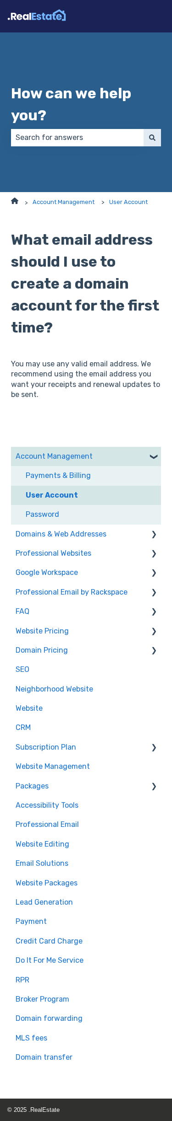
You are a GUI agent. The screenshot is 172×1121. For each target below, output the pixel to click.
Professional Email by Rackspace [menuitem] (72, 592)
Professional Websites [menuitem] (53, 553)
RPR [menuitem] (22, 980)
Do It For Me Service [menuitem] (49, 960)
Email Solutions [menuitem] (42, 863)
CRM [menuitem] (23, 727)
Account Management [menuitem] (54, 456)
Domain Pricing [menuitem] (42, 650)
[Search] (152, 137)
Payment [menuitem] (31, 921)
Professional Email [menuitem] (47, 824)
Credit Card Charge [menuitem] (49, 941)
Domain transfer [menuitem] (44, 1057)
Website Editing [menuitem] (42, 844)
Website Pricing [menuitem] (42, 631)
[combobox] (77, 137)
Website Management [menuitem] (53, 766)
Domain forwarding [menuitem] (49, 1018)
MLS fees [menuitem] (31, 1038)
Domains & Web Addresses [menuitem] (61, 534)
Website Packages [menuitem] (47, 883)
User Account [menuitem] (52, 495)
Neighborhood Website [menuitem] (54, 689)
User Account (128, 201)
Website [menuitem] (29, 708)
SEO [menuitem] (22, 669)
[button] (153, 457)
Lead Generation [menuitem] (44, 902)
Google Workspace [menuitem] (47, 572)
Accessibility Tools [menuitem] (47, 805)
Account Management (63, 201)
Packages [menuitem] (32, 786)
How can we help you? (71, 104)
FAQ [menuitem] (22, 611)
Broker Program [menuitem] (42, 999)
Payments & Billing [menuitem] (58, 475)
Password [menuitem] (42, 514)
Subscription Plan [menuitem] (46, 747)
